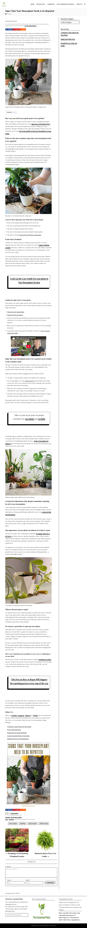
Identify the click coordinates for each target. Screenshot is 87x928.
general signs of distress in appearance (30, 235)
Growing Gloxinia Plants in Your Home (18, 736)
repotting (22, 823)
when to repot (44, 823)
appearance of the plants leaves (40, 124)
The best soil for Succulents (15, 315)
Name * (9, 880)
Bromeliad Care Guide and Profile (17, 733)
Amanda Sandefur (14, 813)
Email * (28, 880)
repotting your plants (44, 659)
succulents (29, 419)
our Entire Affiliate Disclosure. (30, 25)
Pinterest (27, 715)
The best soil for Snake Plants (15, 312)
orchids (41, 419)
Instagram (21, 715)
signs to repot (32, 823)
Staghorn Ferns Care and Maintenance (18, 739)
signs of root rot (29, 381)
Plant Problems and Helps (16, 817)
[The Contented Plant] (12, 4)
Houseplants (7, 817)
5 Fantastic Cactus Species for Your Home (19, 726)
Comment (8, 866)
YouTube (14, 715)
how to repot (12, 823)
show (14, 112)
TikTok (35, 715)
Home (6, 819)
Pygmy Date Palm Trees (14, 729)
